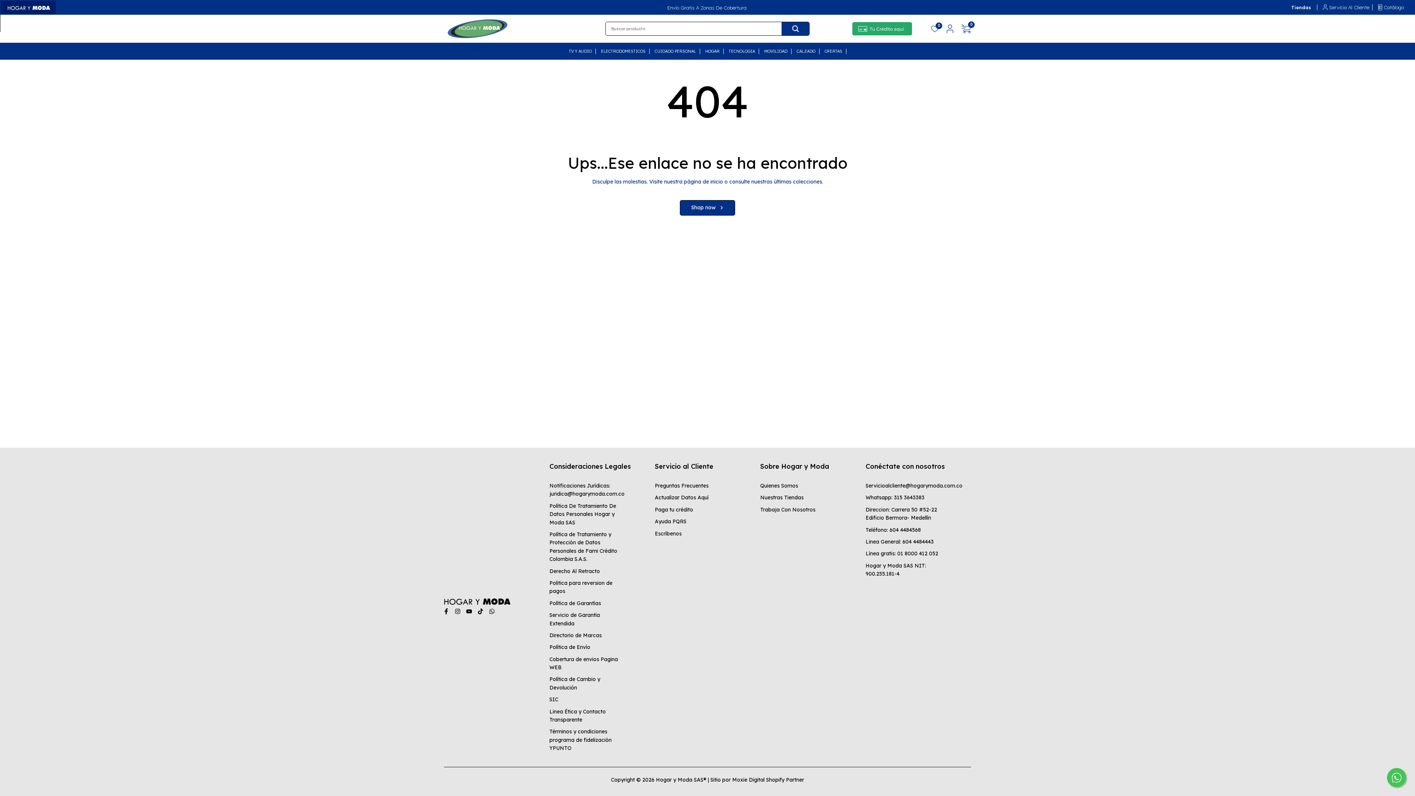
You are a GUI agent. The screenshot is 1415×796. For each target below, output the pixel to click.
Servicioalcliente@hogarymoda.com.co (914, 485)
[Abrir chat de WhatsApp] (1397, 778)
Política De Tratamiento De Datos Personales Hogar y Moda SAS (582, 514)
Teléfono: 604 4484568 (893, 530)
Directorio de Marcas (575, 635)
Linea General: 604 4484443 (900, 541)
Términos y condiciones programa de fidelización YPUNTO (580, 739)
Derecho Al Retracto (574, 571)
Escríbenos (668, 533)
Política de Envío (569, 647)
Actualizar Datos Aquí (682, 497)
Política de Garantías (575, 603)
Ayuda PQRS (670, 521)
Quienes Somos (779, 485)
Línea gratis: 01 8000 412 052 (902, 553)
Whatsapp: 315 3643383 (895, 497)
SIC (553, 699)
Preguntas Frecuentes (682, 485)
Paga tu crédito (674, 509)
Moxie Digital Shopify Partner (768, 779)
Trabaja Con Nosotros (787, 509)
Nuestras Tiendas (782, 497)
